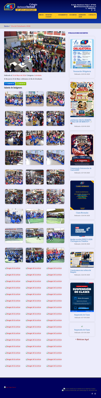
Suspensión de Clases (82, 315)
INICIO (41, 15)
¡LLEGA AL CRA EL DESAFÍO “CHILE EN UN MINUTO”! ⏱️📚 (81, 122)
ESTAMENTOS (62, 15)
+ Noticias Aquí (82, 339)
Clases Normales (82, 213)
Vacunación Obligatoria (82, 71)
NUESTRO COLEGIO (49, 16)
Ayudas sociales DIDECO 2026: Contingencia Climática (81, 240)
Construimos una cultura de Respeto (80, 271)
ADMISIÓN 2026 (82, 16)
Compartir (10, 83)
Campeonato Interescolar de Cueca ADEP (80, 169)
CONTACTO (92, 15)
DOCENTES (73, 15)
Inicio (6, 26)
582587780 (91, 8)
